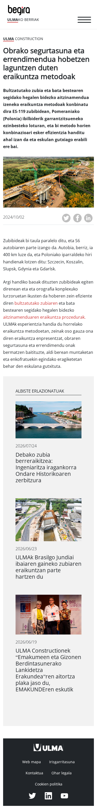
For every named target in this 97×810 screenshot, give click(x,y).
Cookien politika (48, 784)
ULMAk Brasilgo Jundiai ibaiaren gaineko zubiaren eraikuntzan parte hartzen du (48, 567)
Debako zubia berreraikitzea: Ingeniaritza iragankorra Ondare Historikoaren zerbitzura (46, 468)
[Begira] (20, 9)
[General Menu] (84, 21)
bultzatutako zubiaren (36, 303)
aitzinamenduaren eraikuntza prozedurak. (44, 317)
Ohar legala (61, 773)
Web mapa (31, 762)
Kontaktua (34, 773)
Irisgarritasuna (62, 762)
